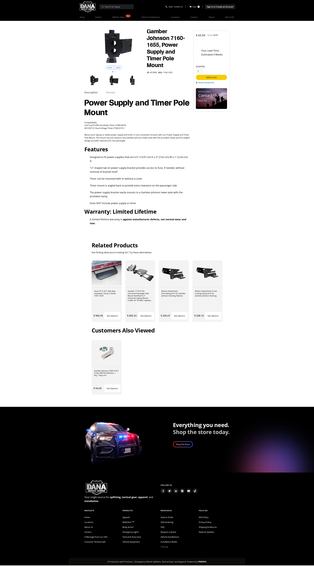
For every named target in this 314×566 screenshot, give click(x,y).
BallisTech (128, 522)
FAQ (162, 527)
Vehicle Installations (170, 537)
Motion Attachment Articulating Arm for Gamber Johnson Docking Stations (173, 293)
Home (87, 517)
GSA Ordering (167, 522)
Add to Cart (211, 77)
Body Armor (128, 527)
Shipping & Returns (208, 527)
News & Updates (206, 532)
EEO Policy (203, 517)
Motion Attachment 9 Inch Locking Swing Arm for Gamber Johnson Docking (206, 293)
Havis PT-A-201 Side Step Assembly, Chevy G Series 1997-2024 (105, 293)
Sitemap (164, 546)
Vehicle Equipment (131, 541)
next (118, 67)
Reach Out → (203, 101)
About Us (88, 527)
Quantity (200, 66)
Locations (88, 522)
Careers (88, 532)
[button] (195, 6)
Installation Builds (169, 541)
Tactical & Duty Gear (132, 537)
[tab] (91, 92)
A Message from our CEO (95, 537)
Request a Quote (168, 532)
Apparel (126, 517)
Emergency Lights (131, 532)
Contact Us (178, 7)
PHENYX (202, 561)
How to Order (167, 517)
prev (110, 67)
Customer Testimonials (95, 541)
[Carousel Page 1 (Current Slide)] (112, 71)
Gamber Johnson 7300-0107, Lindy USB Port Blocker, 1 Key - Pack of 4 (106, 373)
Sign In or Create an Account (220, 6)
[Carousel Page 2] (115, 71)
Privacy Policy (205, 522)
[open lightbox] (113, 46)
